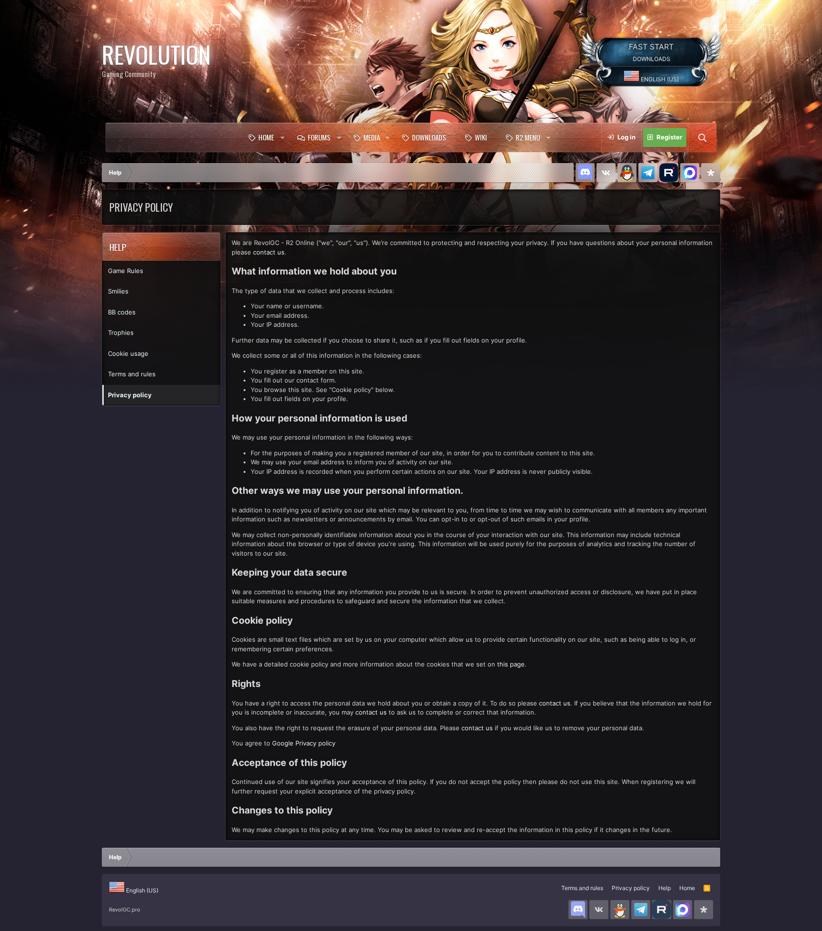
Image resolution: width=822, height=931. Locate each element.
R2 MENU (528, 137)
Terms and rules (132, 374)
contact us (268, 252)
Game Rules (125, 270)
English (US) (659, 79)
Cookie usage (128, 353)
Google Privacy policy (303, 743)
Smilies (118, 291)
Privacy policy (130, 395)
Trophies (121, 332)
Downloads (429, 137)
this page (511, 664)
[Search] (702, 137)
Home (266, 137)
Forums (319, 137)
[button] (282, 137)
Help (664, 888)
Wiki (481, 137)
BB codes (122, 312)
